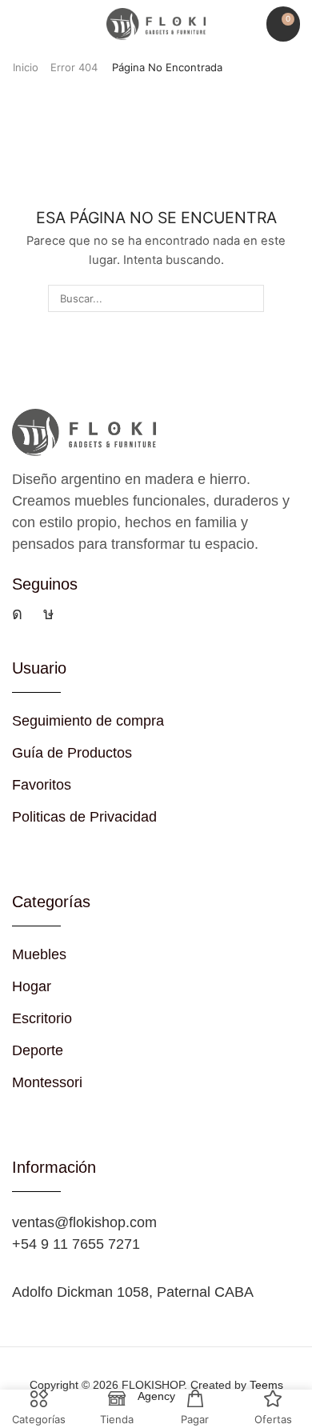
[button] (19, 24)
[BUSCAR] (249, 298)
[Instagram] (17, 614)
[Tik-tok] (48, 614)
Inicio (25, 67)
